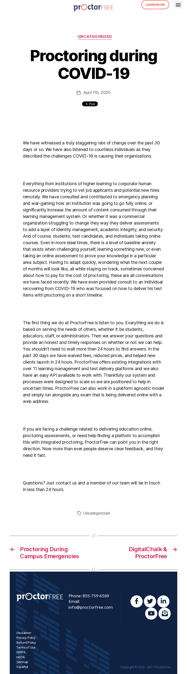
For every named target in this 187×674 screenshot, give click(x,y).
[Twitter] (150, 601)
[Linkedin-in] (163, 601)
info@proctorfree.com (90, 607)
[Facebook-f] (137, 601)
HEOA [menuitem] (21, 657)
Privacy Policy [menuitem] (26, 637)
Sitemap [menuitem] (22, 662)
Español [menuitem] (22, 667)
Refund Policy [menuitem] (26, 642)
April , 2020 (97, 92)
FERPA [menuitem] (21, 652)
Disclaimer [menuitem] (24, 633)
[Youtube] (151, 613)
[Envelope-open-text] (165, 613)
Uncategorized (95, 36)
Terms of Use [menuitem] (26, 647)
